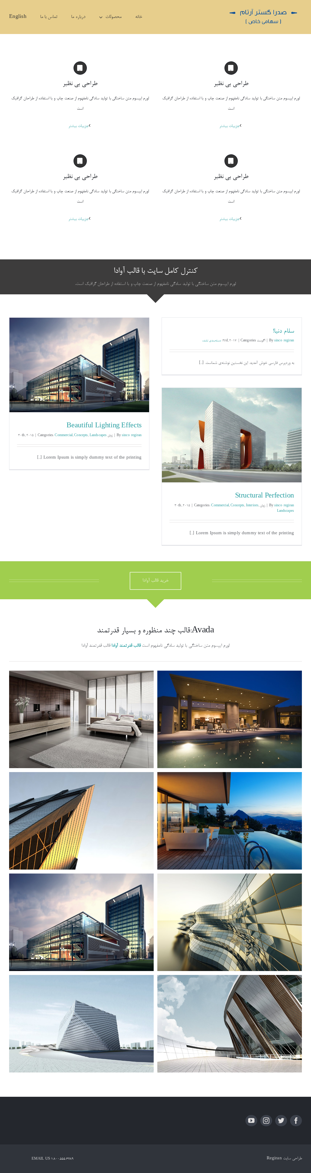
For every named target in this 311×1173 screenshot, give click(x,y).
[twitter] (281, 1120)
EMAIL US (41, 1159)
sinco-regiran (284, 341)
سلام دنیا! (283, 331)
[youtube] (251, 1120)
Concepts (81, 435)
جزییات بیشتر (78, 126)
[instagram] (266, 1120)
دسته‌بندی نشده (211, 341)
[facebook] (296, 1120)
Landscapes (98, 435)
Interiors (252, 506)
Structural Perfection (264, 496)
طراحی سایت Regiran (284, 1158)
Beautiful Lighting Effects (104, 426)
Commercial (64, 435)
